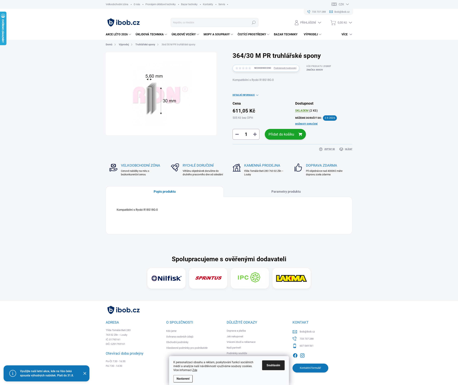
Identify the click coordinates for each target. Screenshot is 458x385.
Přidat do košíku (281, 134)
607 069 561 (307, 345)
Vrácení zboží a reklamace (241, 342)
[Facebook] (295, 355)
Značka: (314, 70)
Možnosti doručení (306, 124)
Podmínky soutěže (237, 353)
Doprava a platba (236, 330)
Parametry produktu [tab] (286, 191)
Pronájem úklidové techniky (160, 4)
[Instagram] (302, 355)
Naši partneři (234, 347)
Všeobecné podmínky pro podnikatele (187, 347)
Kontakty (208, 4)
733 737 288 (307, 338)
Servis (221, 4)
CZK (341, 4)
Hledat (253, 22)
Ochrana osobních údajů (179, 336)
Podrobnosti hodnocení (285, 68)
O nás (137, 4)
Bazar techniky (189, 4)
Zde (194, 370)
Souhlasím (273, 365)
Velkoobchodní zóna (117, 4)
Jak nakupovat (235, 336)
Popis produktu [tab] (165, 191)
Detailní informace (244, 95)
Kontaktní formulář (310, 367)
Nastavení (183, 378)
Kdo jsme (171, 330)
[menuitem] (119, 34)
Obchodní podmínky (177, 342)
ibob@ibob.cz (307, 331)
